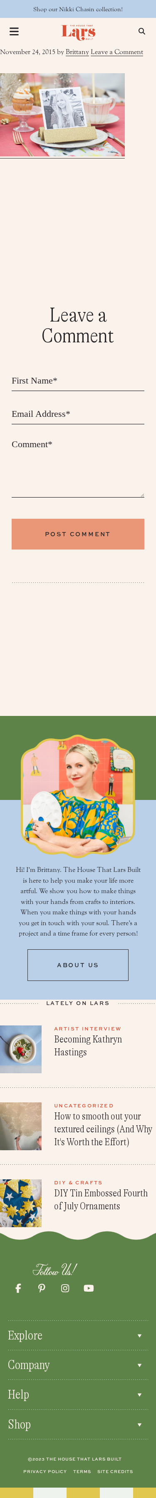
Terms (82, 1471)
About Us (78, 965)
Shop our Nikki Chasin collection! (78, 9)
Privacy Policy (45, 1471)
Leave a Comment (117, 52)
